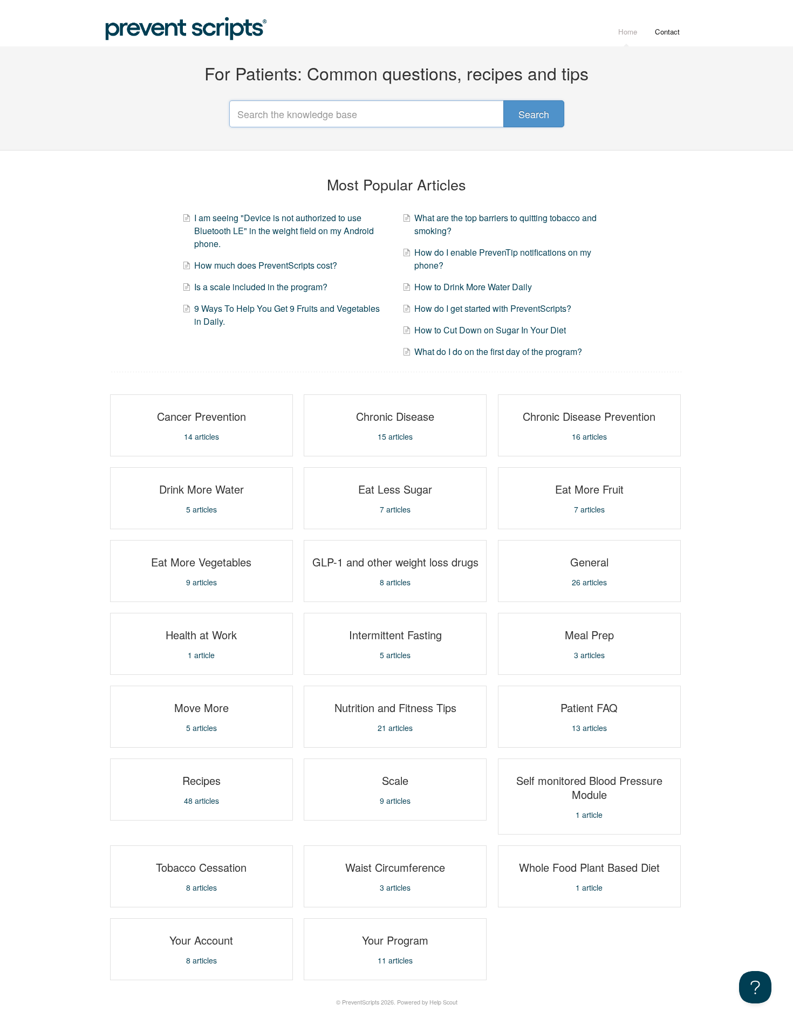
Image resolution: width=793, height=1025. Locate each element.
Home (627, 31)
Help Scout (443, 1002)
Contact (667, 31)
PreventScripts (360, 1002)
